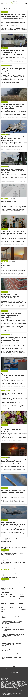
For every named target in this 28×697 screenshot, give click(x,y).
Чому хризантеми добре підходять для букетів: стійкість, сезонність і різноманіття (12, 429)
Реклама (2, 611)
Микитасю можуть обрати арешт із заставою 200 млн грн (12, 51)
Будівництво (3, 598)
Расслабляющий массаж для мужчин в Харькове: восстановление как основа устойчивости (12, 622)
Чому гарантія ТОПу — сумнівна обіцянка (10, 625)
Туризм (2, 596)
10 (21, 538)
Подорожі (3, 609)
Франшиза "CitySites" (5, 670)
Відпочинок (12, 598)
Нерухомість (12, 596)
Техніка (11, 594)
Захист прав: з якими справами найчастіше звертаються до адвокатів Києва (11, 315)
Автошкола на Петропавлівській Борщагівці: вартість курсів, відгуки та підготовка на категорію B (13, 635)
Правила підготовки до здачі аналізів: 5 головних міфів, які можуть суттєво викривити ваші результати (13, 339)
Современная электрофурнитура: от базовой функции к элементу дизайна (13, 15)
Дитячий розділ (22, 609)
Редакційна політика (9, 694)
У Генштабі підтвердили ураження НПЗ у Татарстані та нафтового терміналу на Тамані (12, 106)
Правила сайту (14, 693)
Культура (21, 603)
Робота (11, 609)
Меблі (11, 600)
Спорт (20, 600)
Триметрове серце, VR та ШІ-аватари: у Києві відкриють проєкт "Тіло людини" (13, 70)
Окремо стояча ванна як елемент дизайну (9, 577)
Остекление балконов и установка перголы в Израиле (12, 264)
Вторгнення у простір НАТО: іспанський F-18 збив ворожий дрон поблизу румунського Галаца (13, 524)
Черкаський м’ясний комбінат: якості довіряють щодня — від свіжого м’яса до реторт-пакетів (13, 653)
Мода (20, 605)
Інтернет (12, 603)
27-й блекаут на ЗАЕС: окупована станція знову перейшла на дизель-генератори (13, 170)
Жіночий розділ (4, 603)
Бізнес (2, 600)
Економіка (3, 605)
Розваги (21, 598)
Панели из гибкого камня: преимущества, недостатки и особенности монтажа (11, 296)
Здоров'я (21, 594)
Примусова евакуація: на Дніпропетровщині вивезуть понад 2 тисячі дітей (13, 375)
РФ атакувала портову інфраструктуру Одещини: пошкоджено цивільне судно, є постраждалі (14, 492)
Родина (20, 607)
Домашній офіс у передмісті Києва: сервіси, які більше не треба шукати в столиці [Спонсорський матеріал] (13, 233)
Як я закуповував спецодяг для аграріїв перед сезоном (13, 657)
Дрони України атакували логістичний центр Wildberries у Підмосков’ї (13, 460)
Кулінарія (3, 607)
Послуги (11, 607)
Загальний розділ (4, 594)
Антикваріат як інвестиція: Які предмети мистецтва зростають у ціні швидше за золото (12, 644)
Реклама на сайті (4, 668)
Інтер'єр (11, 605)
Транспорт (21, 596)
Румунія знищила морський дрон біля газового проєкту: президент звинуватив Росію (13, 138)
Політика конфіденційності (6, 693)
